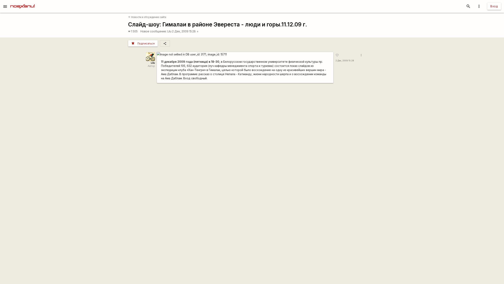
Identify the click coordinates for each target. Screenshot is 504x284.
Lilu (169, 31)
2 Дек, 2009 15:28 (185, 31)
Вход (494, 6)
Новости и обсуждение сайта (147, 17)
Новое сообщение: (153, 31)
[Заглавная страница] (22, 3)
